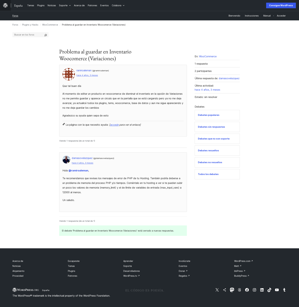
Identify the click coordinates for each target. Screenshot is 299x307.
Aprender (128, 261)
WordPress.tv (131, 275)
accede (114, 124)
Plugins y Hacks (30, 24)
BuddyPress (241, 275)
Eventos (183, 266)
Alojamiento (18, 271)
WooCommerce (50, 24)
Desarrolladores (131, 271)
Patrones (72, 275)
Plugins (71, 271)
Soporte (127, 266)
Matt (238, 266)
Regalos (184, 275)
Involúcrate (184, 261)
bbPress (239, 271)
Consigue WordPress (281, 5)
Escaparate (74, 261)
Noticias (16, 266)
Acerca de (17, 261)
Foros (15, 15)
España (45, 290)
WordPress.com (243, 261)
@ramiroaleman (78, 170)
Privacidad (17, 275)
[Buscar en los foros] (46, 34)
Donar (183, 271)
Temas (71, 266)
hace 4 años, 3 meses (87, 75)
